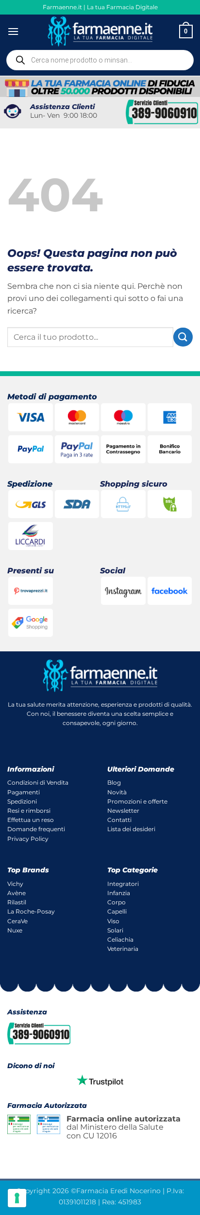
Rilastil (16, 902)
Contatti (119, 819)
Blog (114, 782)
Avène (16, 893)
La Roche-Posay (31, 911)
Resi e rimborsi (28, 810)
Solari (115, 930)
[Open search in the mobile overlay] (100, 60)
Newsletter (123, 810)
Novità (117, 792)
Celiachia (120, 939)
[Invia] (183, 337)
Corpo (116, 902)
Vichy (15, 883)
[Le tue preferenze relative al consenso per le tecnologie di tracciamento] (17, 1198)
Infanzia (118, 893)
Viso (113, 921)
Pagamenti (23, 792)
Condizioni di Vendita (37, 782)
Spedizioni (22, 801)
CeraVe (17, 921)
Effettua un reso (30, 819)
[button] (13, 31)
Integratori (123, 883)
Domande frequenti (36, 829)
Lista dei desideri (131, 829)
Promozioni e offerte (137, 801)
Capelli (117, 911)
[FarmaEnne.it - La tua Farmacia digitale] (100, 31)
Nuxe (14, 930)
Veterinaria (122, 948)
